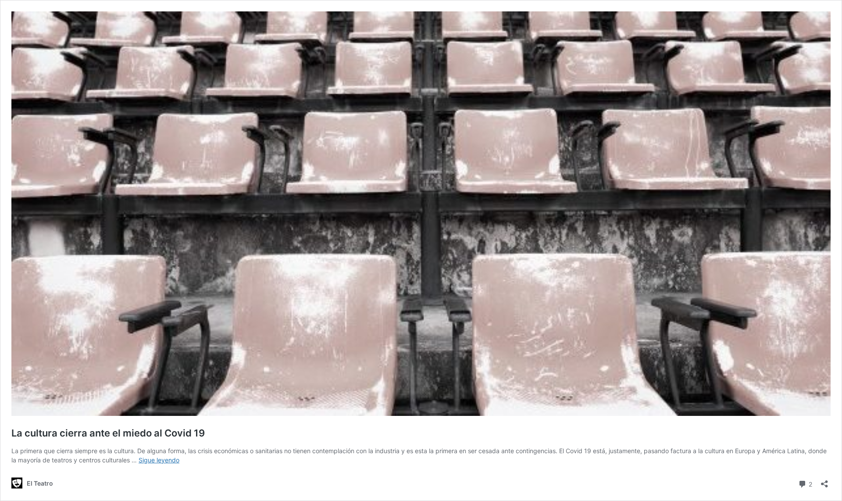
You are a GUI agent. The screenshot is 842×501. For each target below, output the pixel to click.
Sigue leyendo (159, 460)
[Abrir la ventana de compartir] (824, 481)
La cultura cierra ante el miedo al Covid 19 (108, 433)
